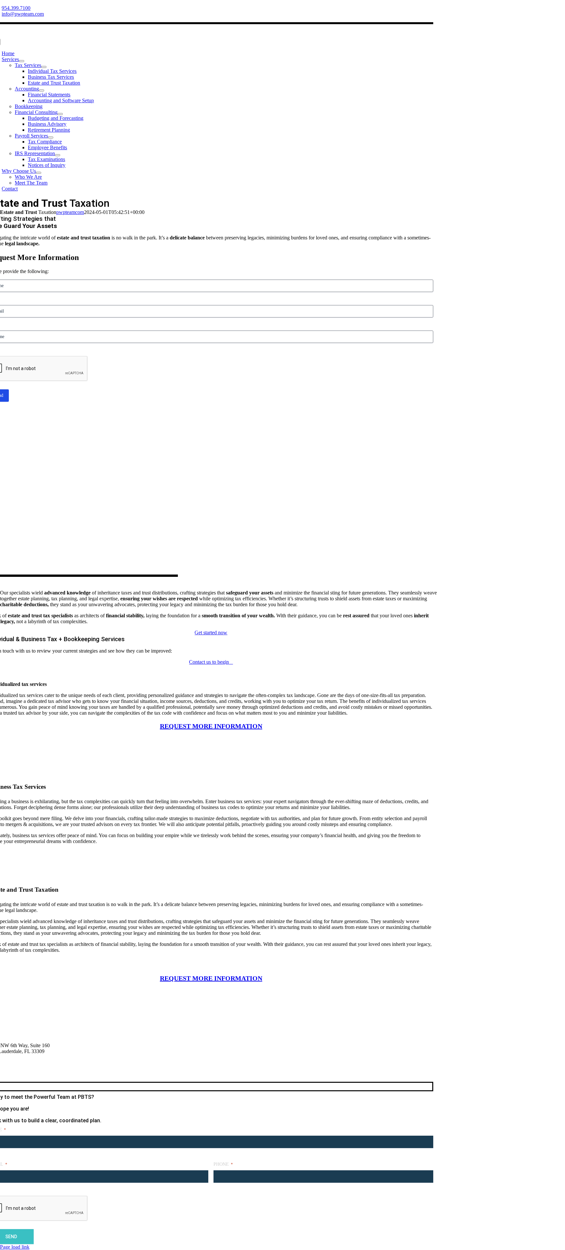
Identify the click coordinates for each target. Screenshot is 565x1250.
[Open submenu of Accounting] (41, 90)
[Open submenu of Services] (21, 61)
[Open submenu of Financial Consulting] (60, 114)
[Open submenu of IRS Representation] (57, 155)
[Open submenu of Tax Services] (43, 67)
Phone (223, 1164)
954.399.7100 (16, 8)
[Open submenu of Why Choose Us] (38, 173)
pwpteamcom (70, 212)
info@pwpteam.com (23, 14)
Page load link (14, 1247)
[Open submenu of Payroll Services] (50, 137)
